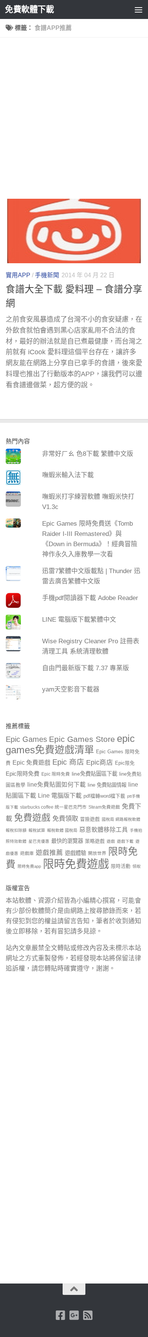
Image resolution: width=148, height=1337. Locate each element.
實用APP (18, 275)
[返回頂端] (74, 1289)
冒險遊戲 (90, 819)
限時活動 (121, 866)
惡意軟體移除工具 (103, 829)
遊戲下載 (125, 841)
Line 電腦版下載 (60, 795)
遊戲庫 (27, 853)
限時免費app (29, 866)
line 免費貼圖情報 (107, 785)
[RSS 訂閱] (87, 1315)
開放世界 (97, 853)
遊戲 (111, 841)
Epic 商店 (68, 762)
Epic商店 (99, 762)
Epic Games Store (82, 739)
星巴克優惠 (38, 841)
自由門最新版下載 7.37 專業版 (85, 668)
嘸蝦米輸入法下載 (68, 475)
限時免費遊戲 (76, 864)
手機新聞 (47, 275)
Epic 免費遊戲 (31, 762)
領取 (136, 866)
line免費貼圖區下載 (94, 774)
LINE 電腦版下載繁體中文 (79, 619)
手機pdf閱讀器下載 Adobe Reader (90, 598)
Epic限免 (125, 763)
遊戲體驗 (75, 853)
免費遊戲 (32, 817)
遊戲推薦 (49, 852)
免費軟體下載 (29, 9)
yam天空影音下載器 (70, 689)
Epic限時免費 (22, 773)
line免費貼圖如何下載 (56, 784)
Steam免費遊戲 (104, 807)
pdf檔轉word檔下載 (104, 796)
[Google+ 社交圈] (74, 1315)
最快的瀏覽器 (67, 841)
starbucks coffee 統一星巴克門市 (53, 807)
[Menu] (138, 9)
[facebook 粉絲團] (60, 1315)
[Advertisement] (74, 121)
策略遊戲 (95, 841)
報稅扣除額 (16, 830)
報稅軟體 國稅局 (62, 830)
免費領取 (65, 818)
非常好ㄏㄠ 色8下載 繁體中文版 (87, 453)
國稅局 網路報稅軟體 (121, 819)
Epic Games (26, 739)
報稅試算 (36, 830)
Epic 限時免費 (55, 774)
